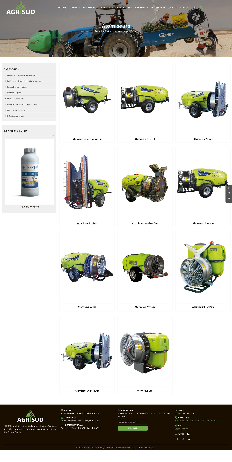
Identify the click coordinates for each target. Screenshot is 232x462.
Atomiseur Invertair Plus (145, 223)
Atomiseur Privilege (145, 307)
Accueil (62, 7)
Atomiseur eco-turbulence (87, 139)
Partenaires (141, 7)
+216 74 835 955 (181, 429)
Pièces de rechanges (15, 116)
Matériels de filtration (16, 98)
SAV (130, 7)
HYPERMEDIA (125, 447)
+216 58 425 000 (212, 421)
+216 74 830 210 (181, 421)
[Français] (194, 7)
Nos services (158, 7)
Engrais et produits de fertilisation (21, 75)
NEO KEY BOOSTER (29, 207)
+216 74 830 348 (197, 421)
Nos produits (90, 7)
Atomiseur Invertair (145, 139)
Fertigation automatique (17, 87)
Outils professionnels (16, 110)
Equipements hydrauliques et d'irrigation (24, 81)
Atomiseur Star (145, 391)
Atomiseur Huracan (203, 223)
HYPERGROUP (95, 447)
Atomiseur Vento (87, 307)
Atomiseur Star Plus (203, 307)
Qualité (172, 7)
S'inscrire (132, 428)
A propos (75, 7)
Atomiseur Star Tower (87, 391)
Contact (185, 7)
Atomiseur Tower (203, 139)
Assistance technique (112, 7)
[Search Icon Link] (201, 7)
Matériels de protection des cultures (22, 104)
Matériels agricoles (114, 31)
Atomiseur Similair (87, 223)
